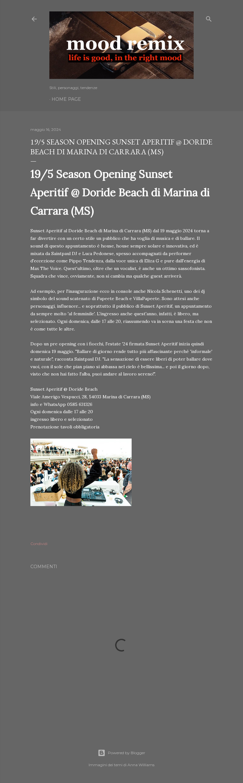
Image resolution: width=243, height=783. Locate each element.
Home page (66, 99)
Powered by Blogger (126, 752)
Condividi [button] (38, 543)
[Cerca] (209, 17)
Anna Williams (141, 764)
